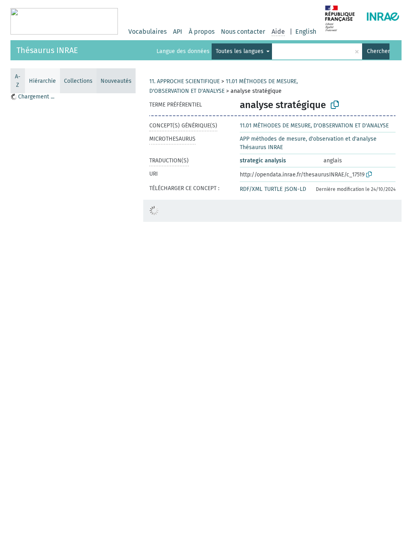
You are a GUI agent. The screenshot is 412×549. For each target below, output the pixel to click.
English (305, 31)
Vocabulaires (147, 31)
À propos (201, 31)
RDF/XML (251, 189)
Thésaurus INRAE (47, 50)
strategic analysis (263, 160)
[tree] (72, 320)
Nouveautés (116, 81)
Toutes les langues (240, 51)
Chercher (378, 51)
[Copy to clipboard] (335, 105)
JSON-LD (295, 189)
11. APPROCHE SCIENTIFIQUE (184, 81)
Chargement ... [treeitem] (36, 96)
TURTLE (273, 189)
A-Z (18, 80)
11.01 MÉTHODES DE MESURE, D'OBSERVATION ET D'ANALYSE (314, 125)
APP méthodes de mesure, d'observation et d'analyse (308, 138)
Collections (78, 81)
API (177, 31)
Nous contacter (243, 31)
